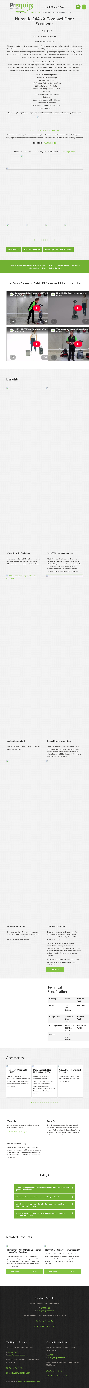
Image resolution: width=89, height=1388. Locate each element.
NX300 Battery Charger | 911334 (70, 1071)
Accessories (76, 265)
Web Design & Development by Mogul (29, 1381)
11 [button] (53, 1102)
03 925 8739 (52, 1355)
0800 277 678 (55, 7)
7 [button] (47, 240)
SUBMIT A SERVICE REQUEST (44, 1326)
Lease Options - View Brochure (58, 250)
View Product (15, 1271)
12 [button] (55, 1102)
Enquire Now (13, 250)
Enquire (34, 1271)
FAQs (44, 268)
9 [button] (52, 240)
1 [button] (34, 240)
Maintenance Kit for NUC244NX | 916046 (42, 1071)
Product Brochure (32, 250)
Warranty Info (34, 268)
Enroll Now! (55, 969)
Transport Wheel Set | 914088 (17, 1071)
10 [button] (54, 240)
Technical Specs (63, 265)
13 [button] (57, 1102)
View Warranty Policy (17, 1132)
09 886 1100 (45, 1308)
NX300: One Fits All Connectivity (44, 130)
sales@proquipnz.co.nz (45, 1311)
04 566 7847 (13, 1352)
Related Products (55, 268)
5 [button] (43, 240)
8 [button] (49, 240)
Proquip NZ (22, 7)
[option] (44, 168)
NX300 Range (50, 143)
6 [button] (45, 240)
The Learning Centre (66, 152)
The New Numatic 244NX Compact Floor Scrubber (28, 265)
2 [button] (36, 240)
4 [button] (41, 240)
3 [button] (39, 240)
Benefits (52, 265)
